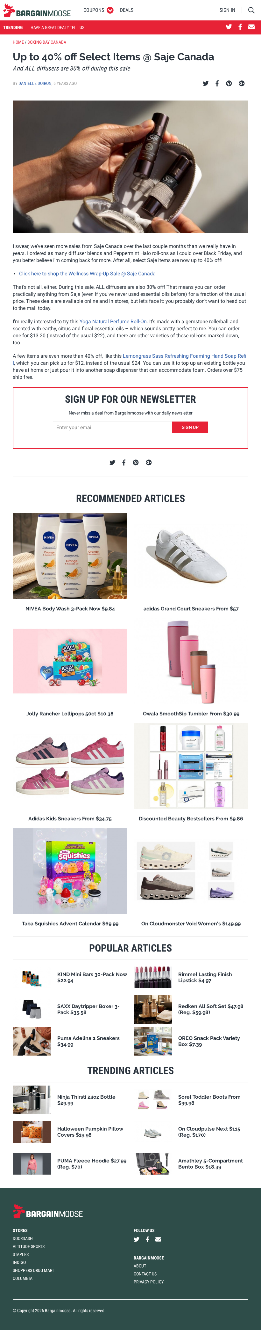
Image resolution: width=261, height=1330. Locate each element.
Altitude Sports (29, 1246)
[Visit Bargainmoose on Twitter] (228, 27)
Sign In (227, 10)
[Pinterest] (229, 83)
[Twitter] (205, 83)
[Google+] (241, 83)
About (140, 1265)
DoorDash (23, 1238)
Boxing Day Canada (46, 42)
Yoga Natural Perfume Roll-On (113, 321)
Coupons (93, 10)
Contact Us (145, 1273)
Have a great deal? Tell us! (58, 27)
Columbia (22, 1278)
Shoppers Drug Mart (33, 1270)
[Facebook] (217, 83)
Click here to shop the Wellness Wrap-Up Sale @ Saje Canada (87, 274)
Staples (21, 1254)
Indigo (19, 1262)
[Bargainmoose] (37, 10)
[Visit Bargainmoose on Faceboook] (240, 27)
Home (18, 42)
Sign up (190, 427)
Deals (126, 10)
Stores (20, 1230)
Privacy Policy (149, 1281)
